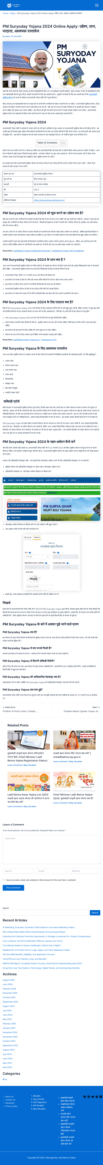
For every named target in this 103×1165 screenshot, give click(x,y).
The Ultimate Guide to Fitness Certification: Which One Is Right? (32, 945)
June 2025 (7, 1015)
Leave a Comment (15, 765)
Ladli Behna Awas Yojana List (26, 340)
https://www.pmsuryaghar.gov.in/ (49, 200)
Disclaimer (9, 1103)
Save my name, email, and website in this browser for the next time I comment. (41, 880)
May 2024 (7, 1063)
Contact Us (10, 1100)
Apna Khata (38, 1099)
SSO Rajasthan (40, 1102)
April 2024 (7, 1067)
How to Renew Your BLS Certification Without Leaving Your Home (32, 941)
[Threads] (101, 1097)
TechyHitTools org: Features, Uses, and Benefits (25, 959)
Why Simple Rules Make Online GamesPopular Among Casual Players (34, 932)
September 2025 (10, 1002)
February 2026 (9, 989)
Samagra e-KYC (49, 340)
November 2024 (10, 1037)
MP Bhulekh (38, 1105)
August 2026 (8, 980)
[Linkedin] (88, 1097)
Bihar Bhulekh (39, 1109)
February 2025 (9, 1023)
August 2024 (8, 1050)
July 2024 (7, 1054)
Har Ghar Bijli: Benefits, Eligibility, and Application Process (29, 954)
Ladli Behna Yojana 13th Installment (68, 251)
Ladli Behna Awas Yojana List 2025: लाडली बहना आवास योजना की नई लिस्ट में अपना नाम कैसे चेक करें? (28, 798)
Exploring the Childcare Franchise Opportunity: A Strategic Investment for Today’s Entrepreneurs (47, 936)
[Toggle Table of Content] (61, 143)
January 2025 (9, 1028)
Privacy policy (11, 1106)
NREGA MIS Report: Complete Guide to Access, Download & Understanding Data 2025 (42, 963)
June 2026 (7, 984)
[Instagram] (96, 1097)
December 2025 (10, 993)
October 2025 (9, 997)
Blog (25, 765)
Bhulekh (37, 1096)
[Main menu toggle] (96, 5)
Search (6, 908)
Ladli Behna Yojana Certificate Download (31, 251)
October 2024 (9, 1041)
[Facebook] (84, 1097)
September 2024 (10, 1045)
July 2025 (7, 1010)
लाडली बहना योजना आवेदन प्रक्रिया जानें (68, 1107)
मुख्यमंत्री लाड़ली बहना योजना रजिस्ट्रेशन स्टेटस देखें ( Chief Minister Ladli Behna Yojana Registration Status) (27, 757)
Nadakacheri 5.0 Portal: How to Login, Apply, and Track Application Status (36, 950)
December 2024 (10, 1032)
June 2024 (7, 1058)
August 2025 (8, 1006)
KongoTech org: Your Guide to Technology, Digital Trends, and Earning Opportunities (41, 968)
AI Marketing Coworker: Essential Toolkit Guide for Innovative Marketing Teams (39, 927)
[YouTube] (92, 1097)
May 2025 (7, 1019)
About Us (9, 1097)
